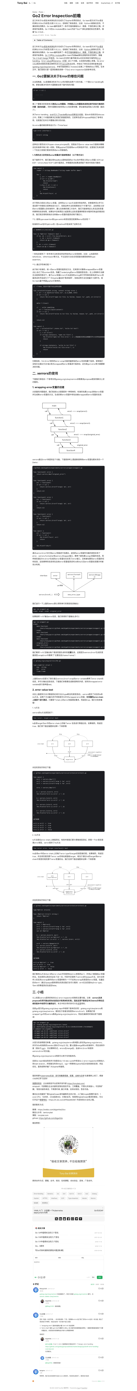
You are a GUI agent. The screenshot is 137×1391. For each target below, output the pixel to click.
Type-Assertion (73, 1198)
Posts (41, 12)
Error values (47, 61)
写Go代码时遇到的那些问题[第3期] (49, 1250)
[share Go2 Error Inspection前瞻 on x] (56, 1218)
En (35, 3)
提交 (99, 1277)
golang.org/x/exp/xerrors (48, 1294)
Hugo (78, 1388)
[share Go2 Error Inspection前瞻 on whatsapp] (72, 1218)
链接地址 (43, 1100)
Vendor (84, 1198)
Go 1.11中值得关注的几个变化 (47, 1242)
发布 (52, 58)
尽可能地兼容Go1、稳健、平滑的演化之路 (84, 52)
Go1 (64, 1194)
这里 (79, 1004)
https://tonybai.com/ (76, 1083)
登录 (93, 1277)
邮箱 (59, 1258)
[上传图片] (41, 1277)
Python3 (87, 49)
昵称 (36, 1258)
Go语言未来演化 (48, 47)
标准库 (36, 1203)
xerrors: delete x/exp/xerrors (49, 1296)
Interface (54, 1198)
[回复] (102, 1288)
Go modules (57, 55)
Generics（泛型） (60, 61)
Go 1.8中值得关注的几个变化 (46, 1233)
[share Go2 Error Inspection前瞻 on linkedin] (60, 1218)
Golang (94, 1194)
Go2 (86, 1194)
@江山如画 (48, 1344)
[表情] (39, 1277)
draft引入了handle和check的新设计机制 (66, 115)
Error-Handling (38, 1194)
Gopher (36, 1198)
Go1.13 (71, 1194)
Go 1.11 (48, 55)
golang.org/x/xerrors (80, 1294)
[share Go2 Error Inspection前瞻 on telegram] (76, 1218)
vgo (43, 1048)
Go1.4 (79, 1194)
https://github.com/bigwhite (51, 1118)
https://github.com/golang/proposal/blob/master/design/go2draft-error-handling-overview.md (72, 1348)
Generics (50, 1194)
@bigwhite (48, 1363)
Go (58, 1194)
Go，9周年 (39, 1246)
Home (34, 12)
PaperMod (84, 1388)
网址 (83, 1258)
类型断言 (45, 1203)
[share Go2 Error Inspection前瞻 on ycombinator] (80, 1218)
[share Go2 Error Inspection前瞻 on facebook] (68, 1218)
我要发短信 (36, 1083)
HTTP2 (45, 1198)
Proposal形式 (65, 64)
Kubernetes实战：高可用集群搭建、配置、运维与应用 (62, 1076)
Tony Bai (22, 2)
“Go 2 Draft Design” (40, 58)
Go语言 (100, 47)
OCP (62, 1198)
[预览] (44, 1277)
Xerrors (93, 1198)
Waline (99, 1381)
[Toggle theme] (29, 3)
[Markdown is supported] (36, 1277)
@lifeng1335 (49, 1306)
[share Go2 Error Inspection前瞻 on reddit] (64, 1218)
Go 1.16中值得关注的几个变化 (47, 1237)
